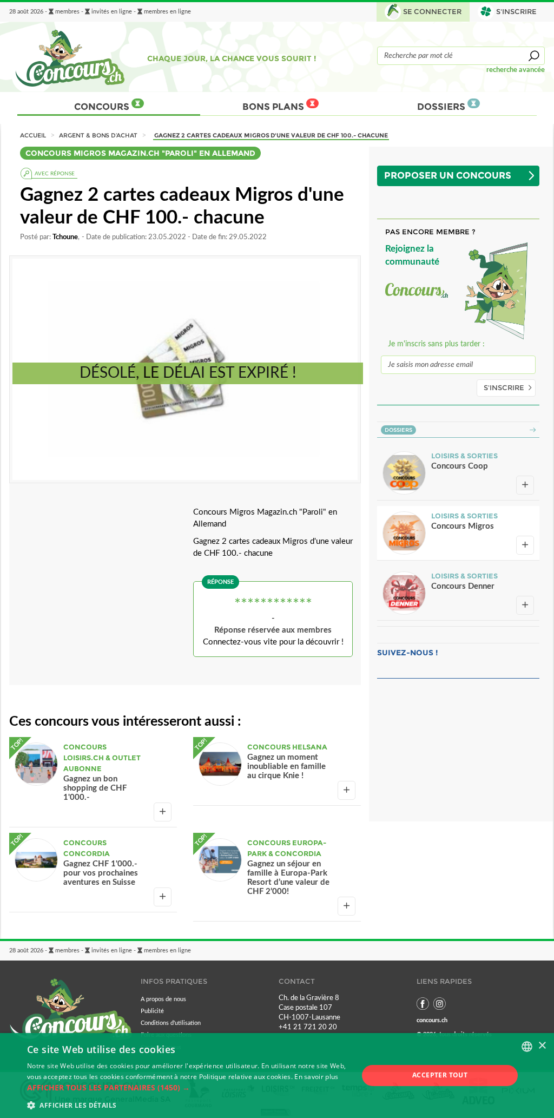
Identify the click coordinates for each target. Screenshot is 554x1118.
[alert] (277, 1075)
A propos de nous (163, 999)
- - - (100, 12)
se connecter (432, 12)
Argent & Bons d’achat (98, 135)
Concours (102, 106)
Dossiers (442, 106)
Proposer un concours (447, 175)
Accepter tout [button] (439, 1075)
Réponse (220, 582)
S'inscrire (504, 388)
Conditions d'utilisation (171, 1023)
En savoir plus (316, 1076)
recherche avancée (515, 70)
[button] (187, 1087)
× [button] (542, 1046)
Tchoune (65, 237)
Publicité (152, 1011)
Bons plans (274, 106)
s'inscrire (516, 12)
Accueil (33, 135)
